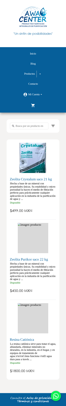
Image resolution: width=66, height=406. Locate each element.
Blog (33, 63)
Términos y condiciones (33, 401)
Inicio (33, 53)
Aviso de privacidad (39, 398)
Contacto (33, 83)
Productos (29, 73)
